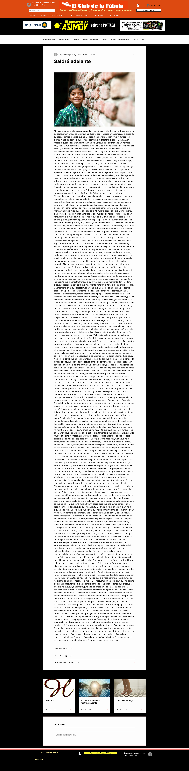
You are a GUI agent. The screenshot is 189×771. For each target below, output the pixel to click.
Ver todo (143, 675)
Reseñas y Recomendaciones (120, 39)
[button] (143, 39)
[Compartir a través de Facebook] (55, 656)
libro (149, 763)
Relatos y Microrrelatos (90, 39)
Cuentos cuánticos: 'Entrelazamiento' (90, 701)
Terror (105, 39)
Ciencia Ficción (64, 39)
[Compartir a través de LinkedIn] (66, 656)
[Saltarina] (59, 688)
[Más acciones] (133, 54)
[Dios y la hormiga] (130, 688)
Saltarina (50, 700)
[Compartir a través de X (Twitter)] (60, 656)
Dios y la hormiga (125, 700)
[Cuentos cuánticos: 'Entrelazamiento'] (94, 688)
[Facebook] (29, 5)
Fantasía (76, 39)
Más (135, 39)
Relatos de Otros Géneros (63, 648)
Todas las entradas (49, 39)
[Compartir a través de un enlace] (71, 656)
